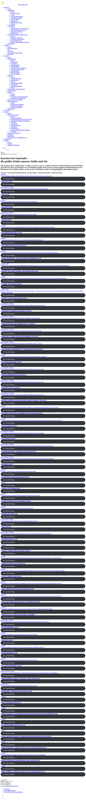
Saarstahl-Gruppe (15, 13)
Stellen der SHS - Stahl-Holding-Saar (17, 137)
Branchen (10, 75)
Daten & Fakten (15, 19)
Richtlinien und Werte (16, 37)
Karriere (6, 112)
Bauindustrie (14, 84)
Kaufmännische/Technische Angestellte (21, 119)
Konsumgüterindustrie (17, 83)
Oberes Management (16, 118)
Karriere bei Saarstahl (13, 115)
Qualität (9, 92)
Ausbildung (14, 127)
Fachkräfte (13, 122)
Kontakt (6, 140)
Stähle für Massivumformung (18, 68)
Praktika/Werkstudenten (44, 172)
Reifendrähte (14, 62)
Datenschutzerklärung (10, 790)
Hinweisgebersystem (16, 40)
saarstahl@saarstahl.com (11, 786)
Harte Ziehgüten (15, 72)
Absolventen (14, 124)
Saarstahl (6, 7)
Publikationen (14, 33)
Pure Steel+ (7, 110)
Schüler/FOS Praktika (56, 172)
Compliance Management (17, 39)
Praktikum (13, 131)
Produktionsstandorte (16, 22)
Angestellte (4, 172)
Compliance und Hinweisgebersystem (17, 34)
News (8, 50)
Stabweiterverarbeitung (17, 106)
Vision (12, 15)
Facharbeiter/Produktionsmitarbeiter (20, 121)
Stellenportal (10, 136)
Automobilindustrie (16, 78)
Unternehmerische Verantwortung (20, 28)
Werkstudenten (15, 128)
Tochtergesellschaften (16, 107)
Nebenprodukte (11, 90)
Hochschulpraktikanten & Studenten (20, 130)
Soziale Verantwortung (17, 31)
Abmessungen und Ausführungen (16, 89)
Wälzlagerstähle (15, 71)
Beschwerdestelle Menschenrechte (20, 42)
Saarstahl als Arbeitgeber (13, 133)
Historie (13, 24)
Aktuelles (6, 45)
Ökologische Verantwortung (18, 30)
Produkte (6, 56)
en (8, 149)
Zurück (9, 9)
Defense (13, 87)
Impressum (7, 789)
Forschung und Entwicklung (15, 99)
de (4, 148)
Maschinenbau (14, 80)
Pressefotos (10, 54)
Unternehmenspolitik (16, 18)
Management (14, 21)
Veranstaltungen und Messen (15, 53)
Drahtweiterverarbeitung (17, 104)
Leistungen (10, 134)
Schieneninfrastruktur (16, 86)
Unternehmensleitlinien (17, 16)
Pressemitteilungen (12, 48)
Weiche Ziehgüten (15, 74)
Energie (13, 81)
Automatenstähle (15, 65)
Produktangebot (11, 59)
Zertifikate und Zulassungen (18, 98)
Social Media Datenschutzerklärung (13, 792)
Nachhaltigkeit (11, 25)
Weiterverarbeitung (12, 101)
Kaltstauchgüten (15, 66)
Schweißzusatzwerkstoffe (17, 69)
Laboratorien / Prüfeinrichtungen (19, 96)
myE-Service (7, 139)
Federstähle (14, 63)
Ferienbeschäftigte (15, 125)
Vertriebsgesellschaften (13, 145)
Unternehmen (11, 10)
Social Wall (10, 51)
